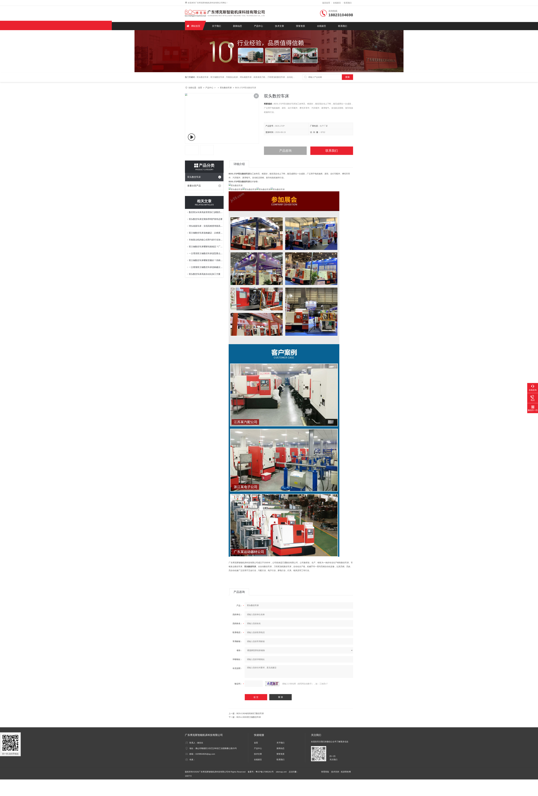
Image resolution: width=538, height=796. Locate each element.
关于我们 (216, 26)
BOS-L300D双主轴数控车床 (248, 717)
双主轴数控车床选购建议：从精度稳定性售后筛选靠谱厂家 (205, 233)
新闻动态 (237, 26)
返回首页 (326, 3)
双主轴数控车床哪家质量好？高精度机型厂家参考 (205, 260)
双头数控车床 (226, 87)
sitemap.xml (281, 772)
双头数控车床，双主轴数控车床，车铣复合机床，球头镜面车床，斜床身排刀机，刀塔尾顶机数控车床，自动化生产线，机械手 (252, 77)
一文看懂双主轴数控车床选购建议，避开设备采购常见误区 (205, 267)
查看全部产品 (194, 185)
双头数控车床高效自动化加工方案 (204, 274)
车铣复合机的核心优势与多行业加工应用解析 (205, 239)
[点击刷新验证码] (272, 683)
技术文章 (279, 26)
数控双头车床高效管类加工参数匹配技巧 (205, 212)
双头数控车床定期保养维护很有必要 (205, 219)
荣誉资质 (300, 26)
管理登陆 (325, 772)
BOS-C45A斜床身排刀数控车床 (250, 713)
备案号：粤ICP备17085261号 (261, 772)
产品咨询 (285, 150)
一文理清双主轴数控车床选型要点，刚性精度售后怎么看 (205, 253)
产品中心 (258, 26)
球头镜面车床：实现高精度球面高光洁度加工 (205, 226)
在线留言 (337, 3)
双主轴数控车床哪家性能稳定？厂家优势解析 (205, 246)
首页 (200, 87)
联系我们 (348, 3)
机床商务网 (346, 772)
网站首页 (195, 26)
